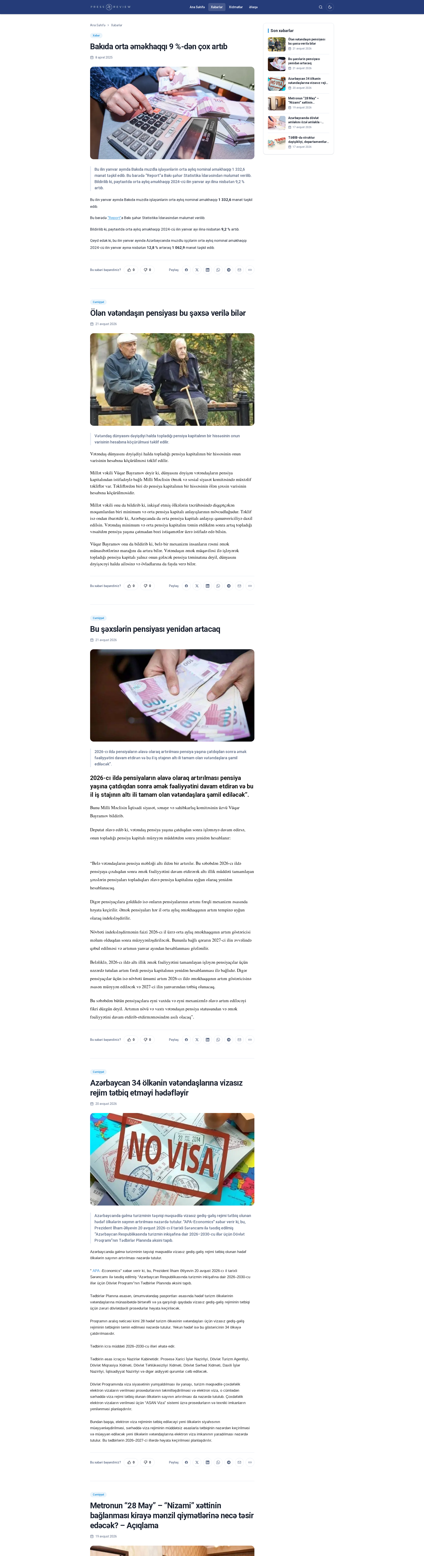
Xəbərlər (217, 7)
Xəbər (96, 35)
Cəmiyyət (98, 302)
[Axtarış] (321, 7)
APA (96, 1271)
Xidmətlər (236, 7)
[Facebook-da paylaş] (186, 269)
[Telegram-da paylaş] (228, 269)
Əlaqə (253, 7)
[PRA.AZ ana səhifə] (110, 7)
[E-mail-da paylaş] (239, 269)
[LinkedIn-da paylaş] (207, 269)
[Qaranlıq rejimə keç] (330, 7)
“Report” (114, 218)
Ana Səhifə (197, 7)
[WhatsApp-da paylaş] (218, 269)
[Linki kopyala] (250, 269)
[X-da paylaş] (197, 269)
